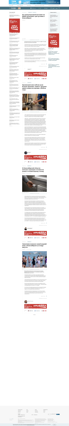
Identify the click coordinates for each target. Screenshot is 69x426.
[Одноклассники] (27, 92)
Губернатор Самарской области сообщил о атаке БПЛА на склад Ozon (14, 106)
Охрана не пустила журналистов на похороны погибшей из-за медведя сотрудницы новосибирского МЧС (13, 45)
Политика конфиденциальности (38, 421)
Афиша (36, 409)
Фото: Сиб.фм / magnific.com (25, 192)
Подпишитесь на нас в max (43, 66)
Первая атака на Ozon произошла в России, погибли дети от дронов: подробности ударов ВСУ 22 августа (14, 49)
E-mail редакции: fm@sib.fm (50, 420)
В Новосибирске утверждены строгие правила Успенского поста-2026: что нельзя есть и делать (14, 70)
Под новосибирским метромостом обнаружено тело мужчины (13, 55)
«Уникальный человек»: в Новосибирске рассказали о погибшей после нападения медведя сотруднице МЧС (14, 103)
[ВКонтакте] (26, 92)
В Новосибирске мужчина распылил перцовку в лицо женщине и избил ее (13, 85)
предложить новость (12, 13)
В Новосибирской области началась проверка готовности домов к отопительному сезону (13, 35)
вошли (40, 60)
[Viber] (29, 92)
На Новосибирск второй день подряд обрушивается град (13, 77)
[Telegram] (30, 91)
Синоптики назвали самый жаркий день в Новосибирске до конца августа (14, 38)
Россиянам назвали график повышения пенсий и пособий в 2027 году (14, 66)
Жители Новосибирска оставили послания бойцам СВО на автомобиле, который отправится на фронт (14, 59)
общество (30, 12)
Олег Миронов (29, 152)
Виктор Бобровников (30, 228)
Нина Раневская (29, 69)
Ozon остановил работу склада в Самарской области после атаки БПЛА (14, 99)
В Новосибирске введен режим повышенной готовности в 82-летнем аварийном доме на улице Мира (14, 74)
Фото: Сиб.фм (23, 268)
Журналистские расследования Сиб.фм (39, 5)
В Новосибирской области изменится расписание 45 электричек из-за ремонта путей (14, 124)
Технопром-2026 (11, 5)
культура (34, 12)
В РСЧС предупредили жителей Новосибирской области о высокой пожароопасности (13, 81)
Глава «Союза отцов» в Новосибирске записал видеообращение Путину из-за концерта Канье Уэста (14, 92)
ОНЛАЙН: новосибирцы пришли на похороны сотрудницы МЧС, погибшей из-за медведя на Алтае (14, 110)
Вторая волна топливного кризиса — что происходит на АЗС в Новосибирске (14, 88)
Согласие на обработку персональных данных (39, 422)
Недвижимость (45, 409)
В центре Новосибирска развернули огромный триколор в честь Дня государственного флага (13, 63)
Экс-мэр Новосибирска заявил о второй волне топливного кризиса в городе (14, 41)
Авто (27, 409)
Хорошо (54, 424)
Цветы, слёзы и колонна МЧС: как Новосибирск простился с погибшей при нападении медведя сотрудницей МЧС (14, 96)
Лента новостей (12, 12)
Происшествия (20, 409)
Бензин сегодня (29, 5)
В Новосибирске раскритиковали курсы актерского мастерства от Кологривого (14, 52)
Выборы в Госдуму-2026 (20, 5)
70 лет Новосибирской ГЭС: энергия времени (53, 5)
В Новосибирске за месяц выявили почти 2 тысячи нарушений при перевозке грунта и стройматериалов (14, 114)
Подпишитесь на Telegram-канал (35, 193)
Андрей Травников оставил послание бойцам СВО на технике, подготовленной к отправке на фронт (14, 16)
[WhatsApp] (28, 92)
